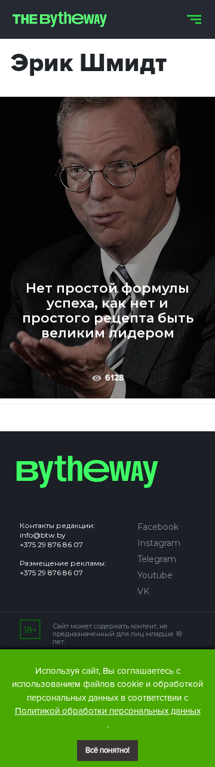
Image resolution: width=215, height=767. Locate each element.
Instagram (158, 543)
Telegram (156, 559)
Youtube (155, 575)
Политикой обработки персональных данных (108, 710)
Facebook (158, 526)
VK (143, 591)
